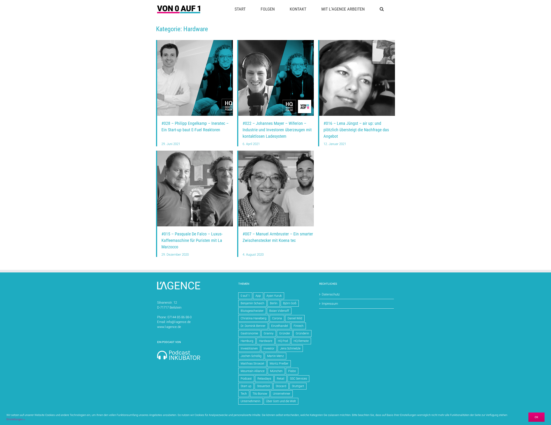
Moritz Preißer (279, 363)
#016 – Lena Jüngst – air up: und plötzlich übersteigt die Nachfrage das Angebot (356, 130)
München (276, 371)
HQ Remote (301, 341)
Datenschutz (331, 294)
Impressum (330, 304)
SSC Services (298, 378)
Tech (244, 393)
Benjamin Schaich (252, 303)
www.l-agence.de (169, 327)
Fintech (298, 326)
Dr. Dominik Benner (253, 326)
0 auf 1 (245, 295)
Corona (277, 318)
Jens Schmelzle (290, 348)
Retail (280, 378)
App (258, 295)
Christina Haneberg (253, 318)
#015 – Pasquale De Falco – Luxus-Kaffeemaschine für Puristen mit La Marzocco (192, 240)
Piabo (292, 371)
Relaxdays (264, 378)
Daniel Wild (295, 318)
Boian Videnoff (279, 310)
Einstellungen (14, 419)
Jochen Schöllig (251, 356)
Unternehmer (281, 393)
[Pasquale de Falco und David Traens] (195, 152)
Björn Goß (289, 303)
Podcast (246, 378)
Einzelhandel (279, 326)
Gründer (284, 333)
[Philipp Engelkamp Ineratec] (195, 41)
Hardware (265, 341)
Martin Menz (275, 356)
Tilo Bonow (259, 393)
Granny (269, 333)
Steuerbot (263, 386)
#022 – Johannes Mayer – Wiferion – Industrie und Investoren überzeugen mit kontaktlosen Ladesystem (277, 130)
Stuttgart (298, 386)
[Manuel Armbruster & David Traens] (276, 152)
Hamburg (247, 341)
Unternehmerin (250, 401)
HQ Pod (283, 341)
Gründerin (302, 333)
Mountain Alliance (253, 371)
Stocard (281, 386)
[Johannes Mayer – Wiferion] (276, 41)
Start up (246, 386)
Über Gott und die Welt (281, 401)
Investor (268, 348)
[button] (381, 9)
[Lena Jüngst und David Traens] (357, 41)
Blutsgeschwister (252, 310)
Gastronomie (249, 333)
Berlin (273, 303)
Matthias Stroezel (252, 363)
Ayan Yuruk (274, 295)
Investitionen (249, 348)
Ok (536, 417)
